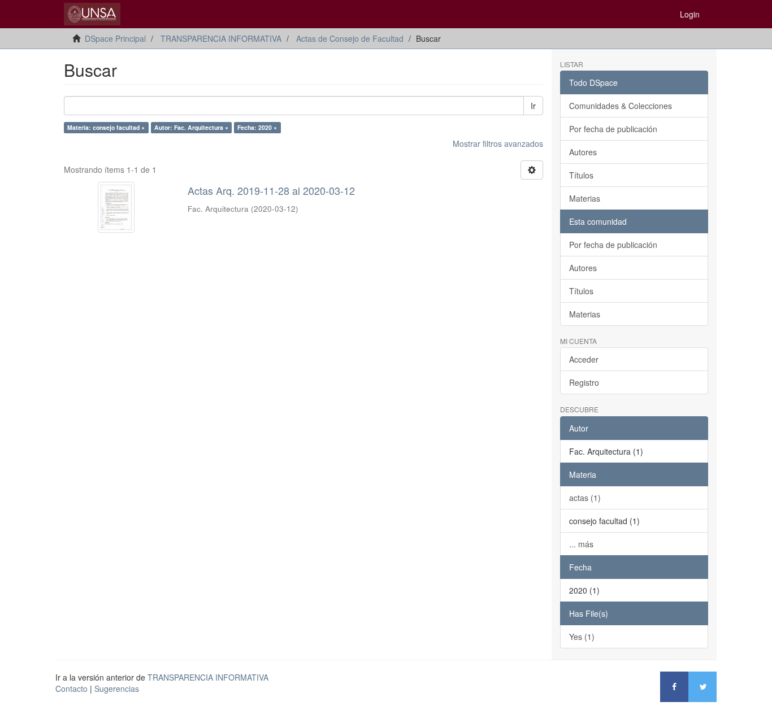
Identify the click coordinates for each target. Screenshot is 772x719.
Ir (533, 105)
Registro (584, 382)
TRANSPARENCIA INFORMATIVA (221, 38)
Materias (584, 198)
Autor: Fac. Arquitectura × (191, 127)
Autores (583, 152)
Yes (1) (582, 636)
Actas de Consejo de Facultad (350, 38)
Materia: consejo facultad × (106, 127)
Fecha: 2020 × (257, 127)
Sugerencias (116, 688)
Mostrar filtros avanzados (498, 143)
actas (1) (585, 497)
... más (581, 544)
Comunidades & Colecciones (620, 105)
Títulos (581, 175)
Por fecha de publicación (613, 128)
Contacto (71, 688)
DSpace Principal (115, 38)
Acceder (583, 359)
